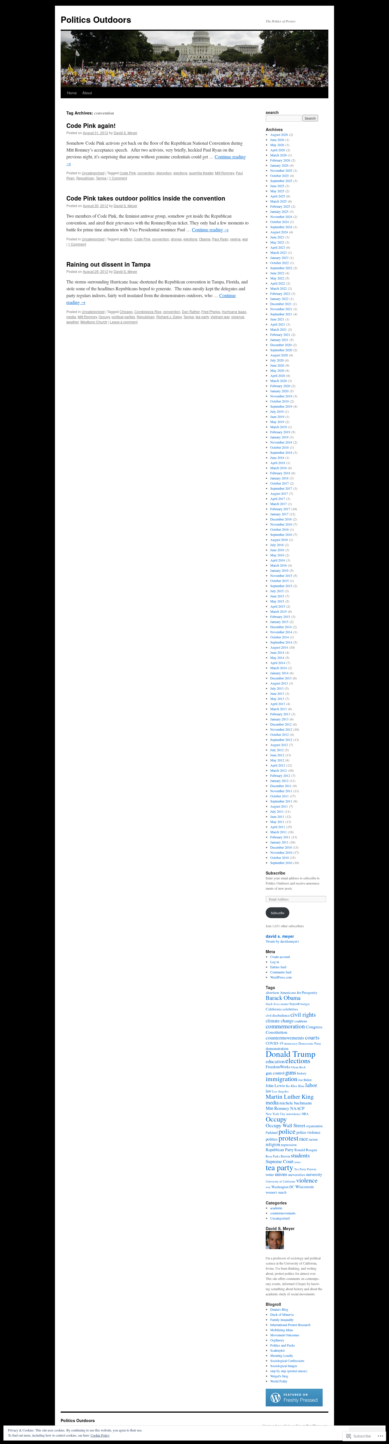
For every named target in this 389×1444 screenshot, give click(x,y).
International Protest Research (290, 1324)
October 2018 (279, 447)
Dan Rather (191, 311)
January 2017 (279, 514)
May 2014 (277, 657)
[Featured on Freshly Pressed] (294, 1405)
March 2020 (278, 380)
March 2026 (278, 155)
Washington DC (282, 1186)
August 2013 (279, 683)
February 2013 (280, 714)
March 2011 (278, 832)
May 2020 (277, 370)
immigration (281, 1078)
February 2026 (280, 160)
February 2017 (280, 508)
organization (314, 1126)
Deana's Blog (279, 1309)
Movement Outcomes (284, 1335)
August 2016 (279, 539)
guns (290, 1072)
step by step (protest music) (288, 1371)
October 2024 (279, 221)
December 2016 (281, 519)
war (245, 238)
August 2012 (279, 744)
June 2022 (277, 273)
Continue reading (210, 229)
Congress (314, 1027)
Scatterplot (277, 1350)
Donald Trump (291, 1053)
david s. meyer (280, 936)
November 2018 (281, 442)
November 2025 (281, 170)
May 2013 (277, 698)
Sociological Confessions (287, 1360)
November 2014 (281, 632)
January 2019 (279, 437)
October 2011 (279, 796)
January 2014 (279, 673)
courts (312, 1037)
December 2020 (281, 344)
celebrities (290, 1009)
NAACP (297, 1108)
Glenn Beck (298, 1067)
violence (237, 316)
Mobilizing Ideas (281, 1329)
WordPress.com (281, 977)
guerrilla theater (201, 172)
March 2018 (278, 467)
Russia (285, 1156)
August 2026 (279, 134)
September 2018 (281, 452)
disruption (164, 172)
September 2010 (281, 862)
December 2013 (281, 678)
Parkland (272, 1132)
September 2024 (281, 226)
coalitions (300, 1021)
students (300, 1155)
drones (176, 238)
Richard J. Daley (169, 316)
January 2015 (279, 621)
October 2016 (279, 529)
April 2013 (277, 703)
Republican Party (280, 1149)
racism (313, 1139)
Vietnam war (220, 316)
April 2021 (277, 324)
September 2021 (281, 314)
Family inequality (282, 1319)
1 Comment (118, 177)
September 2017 (281, 488)
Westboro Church (93, 321)
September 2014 (281, 642)
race (303, 1138)
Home (72, 92)
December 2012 (281, 724)
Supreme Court (280, 1161)
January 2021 (279, 339)
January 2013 (279, 719)
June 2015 (277, 596)
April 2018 (277, 462)
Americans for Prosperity (299, 992)
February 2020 (280, 385)
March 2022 (278, 288)
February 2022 (280, 293)
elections (180, 172)
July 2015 (277, 591)
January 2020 (279, 391)
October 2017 (279, 483)
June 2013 (277, 693)
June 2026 (277, 139)
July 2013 (277, 688)
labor (311, 1085)
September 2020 (281, 350)
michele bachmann (295, 1103)
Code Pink (128, 172)
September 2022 (281, 267)
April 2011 (277, 826)
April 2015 (277, 606)
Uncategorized (93, 172)
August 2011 (279, 806)
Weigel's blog (279, 1376)
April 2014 (277, 662)
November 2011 (281, 791)
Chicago (126, 311)
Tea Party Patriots (305, 1169)
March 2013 (278, 708)
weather (72, 321)
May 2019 (277, 421)
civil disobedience (278, 1015)
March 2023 (278, 252)
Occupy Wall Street (285, 1125)
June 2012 (277, 755)
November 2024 (281, 216)
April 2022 (277, 283)
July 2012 (277, 749)
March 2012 (278, 770)
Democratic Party (309, 1043)
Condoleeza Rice (147, 311)
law (268, 1091)
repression (289, 1144)
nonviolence (293, 1114)
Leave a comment (124, 321)
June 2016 (277, 550)
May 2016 (277, 555)
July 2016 (277, 544)
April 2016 (277, 560)
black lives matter (277, 1004)
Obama (204, 238)
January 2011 (279, 842)
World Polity (278, 1381)
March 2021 (278, 329)
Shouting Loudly (281, 1355)
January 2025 (279, 211)
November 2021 (281, 309)
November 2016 (281, 524)
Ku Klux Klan (295, 1086)
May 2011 (277, 821)
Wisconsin (304, 1186)
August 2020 (279, 355)
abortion (126, 238)
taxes (297, 1162)
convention (146, 172)
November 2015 (281, 575)
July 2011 (277, 811)
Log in (274, 961)
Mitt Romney (224, 172)
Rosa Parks (273, 1156)
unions (281, 1174)
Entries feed (278, 967)
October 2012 (279, 734)
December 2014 (281, 626)
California (274, 1009)
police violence (308, 1132)
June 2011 (277, 816)
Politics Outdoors (96, 19)
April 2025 (277, 196)
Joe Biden (305, 1080)
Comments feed (280, 972)
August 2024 (279, 232)
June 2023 (277, 237)
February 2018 (280, 473)
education (275, 1061)
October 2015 (279, 580)
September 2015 (281, 585)
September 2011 (281, 801)
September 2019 (281, 406)
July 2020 (277, 360)
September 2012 (281, 739)
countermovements (285, 1037)
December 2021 (281, 303)
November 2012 (281, 729)
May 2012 (277, 760)
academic (276, 1208)
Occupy (104, 316)
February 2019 (280, 432)
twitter (270, 1175)
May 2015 (277, 601)
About (87, 92)
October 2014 (279, 637)
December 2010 (281, 847)
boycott (295, 1003)
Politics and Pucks (282, 1345)
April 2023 (277, 247)
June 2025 (277, 185)
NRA (305, 1114)
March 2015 (278, 611)
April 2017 (277, 498)
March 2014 (278, 667)
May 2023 (277, 242)
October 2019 (279, 401)
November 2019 (281, 396)
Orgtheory (277, 1340)
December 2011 (281, 785)
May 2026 (277, 144)
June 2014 (277, 652)
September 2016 (281, 534)
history (301, 1073)
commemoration (285, 1026)
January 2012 (279, 780)
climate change (280, 1021)
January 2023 (279, 257)
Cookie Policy (100, 1435)
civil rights (303, 1014)
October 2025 (279, 175)
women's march (276, 1192)
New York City (275, 1114)
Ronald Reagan (305, 1149)
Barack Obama (283, 998)
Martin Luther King (290, 1096)
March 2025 (278, 201)
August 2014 (279, 647)
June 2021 (277, 319)
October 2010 (279, 857)
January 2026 (279, 165)
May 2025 (277, 191)
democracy (291, 1043)
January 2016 (279, 570)
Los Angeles (280, 1091)
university (314, 1174)
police (287, 1131)
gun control (275, 1073)
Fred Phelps (210, 311)
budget (305, 1004)
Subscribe (275, 873)
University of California (280, 1181)
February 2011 (280, 837)
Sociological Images (283, 1365)
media (71, 316)
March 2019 (278, 426)
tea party (202, 316)
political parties (123, 316)
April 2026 (277, 150)
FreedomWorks (278, 1066)
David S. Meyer (125, 132)
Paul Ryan (220, 238)
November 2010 (281, 852)
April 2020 (277, 375)
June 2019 (277, 416)
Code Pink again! (91, 125)
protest (288, 1138)
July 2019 (277, 411)
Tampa (101, 177)
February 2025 (280, 206)
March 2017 (278, 503)
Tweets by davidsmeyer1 (282, 941)
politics (272, 1139)
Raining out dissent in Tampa (108, 264)
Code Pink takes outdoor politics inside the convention (145, 198)
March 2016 (278, 565)
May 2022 (277, 278)
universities (296, 1174)
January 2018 (279, 478)
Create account (280, 956)
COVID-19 (274, 1043)
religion (273, 1144)
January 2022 (279, 298)
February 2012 (280, 775)
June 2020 (277, 365)
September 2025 (281, 180)
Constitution (276, 1032)
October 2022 (279, 262)
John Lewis (275, 1085)
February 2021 (280, 334)
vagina (235, 238)
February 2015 (280, 616)
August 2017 (279, 493)
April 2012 (277, 765)
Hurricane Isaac (234, 311)
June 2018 (277, 457)
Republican (85, 177)
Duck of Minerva (282, 1314)
